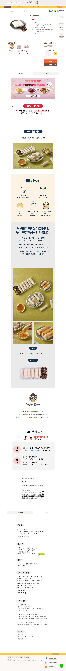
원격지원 (61, 34)
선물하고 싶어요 (39, 6)
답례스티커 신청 (26, 6)
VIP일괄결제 (61, 32)
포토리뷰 (45, 6)
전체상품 (8, 6)
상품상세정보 (20, 73)
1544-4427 (12, 657)
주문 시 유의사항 (45, 73)
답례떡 (20, 6)
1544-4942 (20, 657)
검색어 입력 (51, 50)
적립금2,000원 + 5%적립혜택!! (12, 2)
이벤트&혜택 (56, 6)
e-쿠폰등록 (61, 29)
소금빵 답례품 (14, 6)
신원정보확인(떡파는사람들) (52, 658)
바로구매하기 (48, 61)
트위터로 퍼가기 (52, 11)
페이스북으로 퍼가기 (50, 11)
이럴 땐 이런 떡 (33, 6)
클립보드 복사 (58, 11)
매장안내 (61, 27)
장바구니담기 (48, 65)
